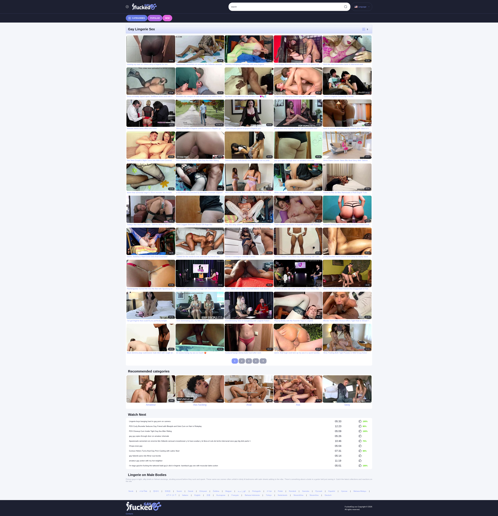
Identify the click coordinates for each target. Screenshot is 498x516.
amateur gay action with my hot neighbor (145, 461)
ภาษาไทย (143, 491)
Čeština (216, 491)
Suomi (179, 491)
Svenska (305, 491)
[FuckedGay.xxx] (144, 6)
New (167, 18)
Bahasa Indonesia (252, 495)
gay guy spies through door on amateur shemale (149, 436)
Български (220, 495)
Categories (138, 18)
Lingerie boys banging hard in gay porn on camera (150, 421)
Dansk (190, 491)
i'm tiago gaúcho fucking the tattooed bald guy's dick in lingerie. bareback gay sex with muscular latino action (173, 466)
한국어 (156, 491)
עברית (269, 491)
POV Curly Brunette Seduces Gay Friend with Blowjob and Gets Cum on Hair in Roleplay (165, 426)
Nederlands (282, 495)
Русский (318, 491)
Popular (155, 18)
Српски (344, 491)
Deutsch (328, 495)
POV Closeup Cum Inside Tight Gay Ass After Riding (150, 431)
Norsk (131, 491)
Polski (280, 491)
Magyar (228, 491)
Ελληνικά (203, 491)
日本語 (167, 491)
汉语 (208, 495)
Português (256, 491)
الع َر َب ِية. (242, 491)
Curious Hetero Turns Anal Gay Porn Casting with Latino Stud (154, 451)
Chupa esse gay (135, 446)
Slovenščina (298, 495)
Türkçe (269, 495)
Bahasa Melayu (360, 491)
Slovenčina (314, 495)
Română (292, 491)
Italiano (185, 495)
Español (331, 491)
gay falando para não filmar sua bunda (145, 456)
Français (235, 495)
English (197, 495)
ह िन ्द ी (171, 495)
